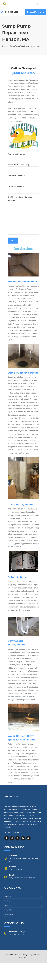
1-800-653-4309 (11, 12)
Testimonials (8, 914)
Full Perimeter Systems (22, 281)
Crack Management (20, 504)
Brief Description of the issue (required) (20, 199)
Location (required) (16, 186)
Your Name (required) (17, 154)
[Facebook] (6, 838)
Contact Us (8, 910)
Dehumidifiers (17, 577)
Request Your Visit (35, 12)
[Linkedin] (23, 838)
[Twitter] (12, 838)
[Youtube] (28, 838)
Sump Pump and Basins (23, 372)
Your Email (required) (16, 175)
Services (7, 905)
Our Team (7, 901)
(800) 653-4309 (23, 73)
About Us (7, 896)
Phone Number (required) (18, 165)
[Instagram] (17, 838)
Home (4, 46)
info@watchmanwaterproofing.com (22, 878)
